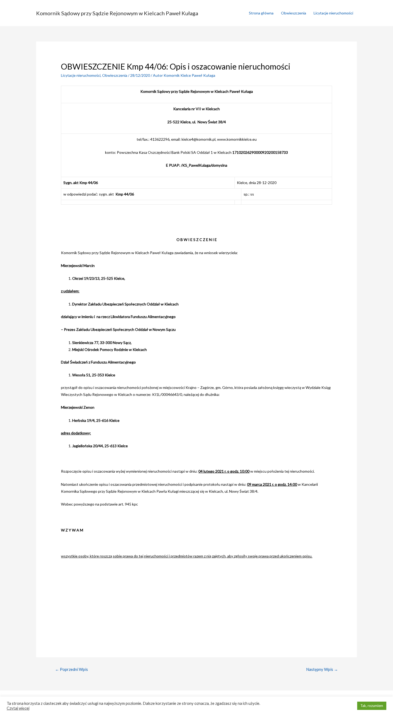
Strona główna (261, 13)
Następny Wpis (322, 669)
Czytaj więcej (18, 708)
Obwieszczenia (293, 13)
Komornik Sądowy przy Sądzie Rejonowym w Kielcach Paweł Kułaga (117, 13)
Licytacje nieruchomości (333, 13)
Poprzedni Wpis (71, 669)
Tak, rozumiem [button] (371, 705)
